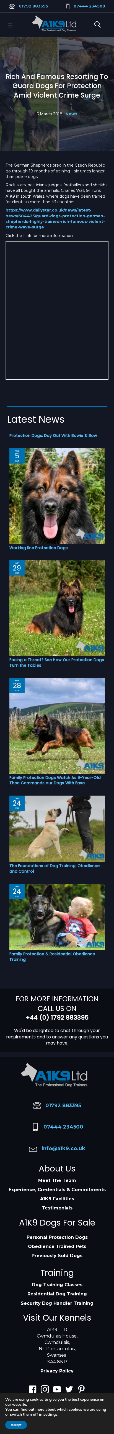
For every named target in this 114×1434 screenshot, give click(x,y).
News (71, 113)
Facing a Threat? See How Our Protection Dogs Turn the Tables (56, 662)
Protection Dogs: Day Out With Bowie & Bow (53, 435)
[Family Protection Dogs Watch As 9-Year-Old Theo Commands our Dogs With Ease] (57, 725)
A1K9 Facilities (57, 1198)
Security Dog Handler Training (57, 1303)
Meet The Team (57, 1180)
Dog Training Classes (57, 1284)
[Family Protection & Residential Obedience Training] (57, 916)
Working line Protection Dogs (38, 548)
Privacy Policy (57, 1371)
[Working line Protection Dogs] (57, 495)
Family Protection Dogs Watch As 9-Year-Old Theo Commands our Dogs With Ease (55, 780)
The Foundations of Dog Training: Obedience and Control (54, 868)
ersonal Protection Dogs (59, 1237)
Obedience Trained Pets (57, 1246)
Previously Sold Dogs (57, 1255)
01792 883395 (33, 6)
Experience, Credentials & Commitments (57, 1189)
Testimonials (57, 1208)
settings (50, 1414)
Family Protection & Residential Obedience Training (52, 956)
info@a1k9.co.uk (63, 1148)
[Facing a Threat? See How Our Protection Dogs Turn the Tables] (57, 607)
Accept (16, 1425)
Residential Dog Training (57, 1294)
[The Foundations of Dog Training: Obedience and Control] (57, 828)
